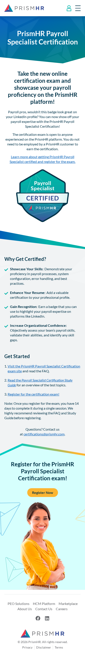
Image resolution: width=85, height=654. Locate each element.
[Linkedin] (47, 618)
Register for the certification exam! (33, 394)
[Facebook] (38, 618)
